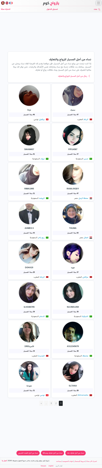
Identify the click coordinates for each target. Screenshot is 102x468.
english (51, 466)
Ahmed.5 (29, 228)
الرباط (86, 119)
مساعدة (58, 461)
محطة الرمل (83, 198)
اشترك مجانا (5, 9)
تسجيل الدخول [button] (52, 9)
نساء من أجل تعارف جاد (75, 453)
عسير (86, 159)
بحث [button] (95, 9)
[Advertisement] (51, 33)
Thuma (72, 228)
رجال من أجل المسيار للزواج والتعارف (72, 76)
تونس (36, 119)
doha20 (29, 267)
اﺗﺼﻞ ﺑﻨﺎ (4, 461)
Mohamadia (83, 395)
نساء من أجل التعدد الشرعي (28, 453)
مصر (76, 198)
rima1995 (29, 189)
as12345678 (73, 346)
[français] (11, 3)
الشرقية (85, 316)
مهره (73, 267)
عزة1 (29, 110)
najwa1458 (73, 307)
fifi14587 (72, 149)
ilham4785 (29, 307)
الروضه (42, 198)
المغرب (80, 119)
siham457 (29, 149)
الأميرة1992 (29, 346)
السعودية (79, 159)
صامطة (85, 356)
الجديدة (41, 356)
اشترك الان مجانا (91, 461)
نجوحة (29, 386)
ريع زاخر (41, 237)
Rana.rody (73, 189)
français (43, 466)
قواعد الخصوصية (68, 461)
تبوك (43, 159)
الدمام (42, 316)
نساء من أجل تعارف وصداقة (52, 453)
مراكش (85, 277)
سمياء (72, 110)
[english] (7, 3)
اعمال (86, 237)
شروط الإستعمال (79, 461)
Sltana (73, 386)
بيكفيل (42, 119)
